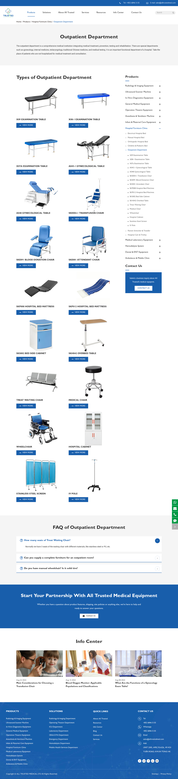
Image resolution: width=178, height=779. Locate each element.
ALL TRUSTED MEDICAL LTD (29, 774)
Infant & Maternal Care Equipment (140, 122)
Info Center (118, 13)
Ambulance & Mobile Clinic (137, 258)
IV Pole (132, 226)
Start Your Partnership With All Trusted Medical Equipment (89, 596)
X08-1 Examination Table (140, 160)
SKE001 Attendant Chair (139, 184)
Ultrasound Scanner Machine (138, 92)
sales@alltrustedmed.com (153, 739)
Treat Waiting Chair (138, 205)
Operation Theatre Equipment (138, 110)
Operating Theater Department (61, 723)
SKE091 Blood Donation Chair (142, 180)
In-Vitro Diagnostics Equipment (139, 98)
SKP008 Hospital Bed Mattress (142, 188)
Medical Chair (135, 209)
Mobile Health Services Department (63, 748)
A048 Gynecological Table (140, 172)
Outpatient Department (63, 22)
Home (18, 22)
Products (31, 13)
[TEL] (175, 514)
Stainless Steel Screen (138, 221)
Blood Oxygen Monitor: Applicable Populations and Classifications (84, 685)
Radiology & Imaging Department (62, 719)
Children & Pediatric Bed (137, 146)
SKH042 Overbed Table (139, 201)
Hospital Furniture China (42, 22)
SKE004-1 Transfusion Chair (141, 176)
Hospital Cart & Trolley (137, 235)
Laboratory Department (58, 731)
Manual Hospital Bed (136, 138)
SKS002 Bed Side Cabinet (140, 197)
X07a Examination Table (139, 164)
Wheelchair (134, 213)
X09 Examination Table (139, 155)
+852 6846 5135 (149, 731)
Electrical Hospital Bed (137, 134)
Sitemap (155, 774)
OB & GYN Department (59, 735)
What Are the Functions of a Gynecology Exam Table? (136, 685)
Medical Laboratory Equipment (139, 240)
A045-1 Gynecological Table (141, 168)
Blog (95, 731)
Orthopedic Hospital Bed (138, 142)
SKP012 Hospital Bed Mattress (142, 193)
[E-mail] (175, 508)
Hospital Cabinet (136, 217)
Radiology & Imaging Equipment (139, 86)
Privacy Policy (166, 774)
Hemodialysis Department (59, 744)
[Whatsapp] (175, 502)
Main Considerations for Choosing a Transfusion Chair (35, 685)
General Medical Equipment (137, 104)
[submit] (173, 13)
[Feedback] (175, 521)
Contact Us (136, 13)
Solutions (47, 13)
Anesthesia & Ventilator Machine (139, 116)
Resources (101, 13)
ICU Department (56, 727)
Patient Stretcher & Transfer (139, 231)
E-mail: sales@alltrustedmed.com (163, 3)
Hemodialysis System (134, 246)
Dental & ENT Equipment (136, 252)
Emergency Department (58, 739)
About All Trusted (66, 13)
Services (85, 13)
